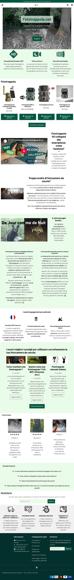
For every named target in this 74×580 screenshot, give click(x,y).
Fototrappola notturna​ (46, 105)
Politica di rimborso (39, 555)
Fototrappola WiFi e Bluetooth (28, 105)
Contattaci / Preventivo (36, 541)
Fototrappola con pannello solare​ (64, 105)
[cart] (72, 5)
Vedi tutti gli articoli (37, 406)
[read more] (16, 360)
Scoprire (37, 39)
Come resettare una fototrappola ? (15, 368)
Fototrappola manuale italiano (58, 368)
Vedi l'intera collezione (37, 125)
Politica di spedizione (36, 550)
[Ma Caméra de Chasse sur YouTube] (36, 567)
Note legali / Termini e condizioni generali (39, 559)
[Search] (68, 5)
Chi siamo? (36, 546)
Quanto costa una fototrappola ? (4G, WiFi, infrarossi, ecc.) (37, 370)
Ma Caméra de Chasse (14, 573)
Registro (51, 501)
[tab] (37, 471)
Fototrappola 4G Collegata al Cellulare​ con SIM (9, 106)
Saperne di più (15, 397)
